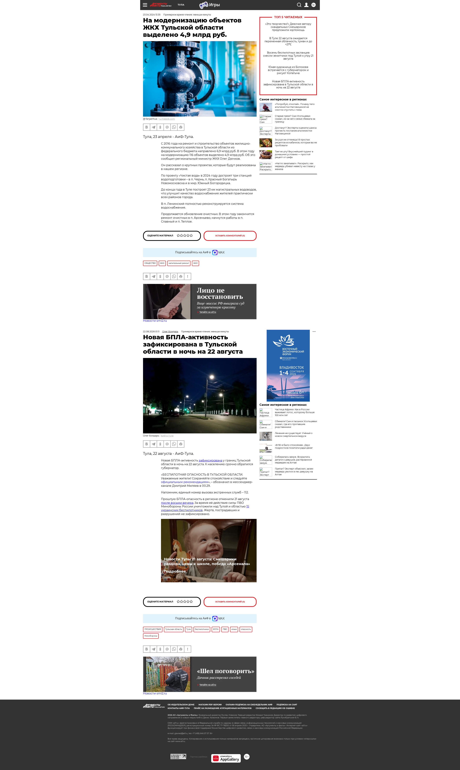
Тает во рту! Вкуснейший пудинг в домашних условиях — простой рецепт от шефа (294, 154)
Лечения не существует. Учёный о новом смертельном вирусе (293, 434)
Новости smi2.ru (155, 320)
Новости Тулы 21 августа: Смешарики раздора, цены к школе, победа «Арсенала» (207, 561)
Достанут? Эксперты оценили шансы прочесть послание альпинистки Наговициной (296, 130)
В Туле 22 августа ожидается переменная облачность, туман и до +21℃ (288, 41)
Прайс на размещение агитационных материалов (223, 708)
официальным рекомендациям (184, 482)
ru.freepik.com (167, 118)
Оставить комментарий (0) (230, 236)
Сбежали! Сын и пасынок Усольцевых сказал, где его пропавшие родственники (296, 424)
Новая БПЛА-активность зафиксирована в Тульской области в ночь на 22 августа (288, 84)
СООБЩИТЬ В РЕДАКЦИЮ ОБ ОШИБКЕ (275, 708)
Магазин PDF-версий (210, 705)
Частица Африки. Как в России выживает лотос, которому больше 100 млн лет (294, 412)
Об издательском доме (181, 705)
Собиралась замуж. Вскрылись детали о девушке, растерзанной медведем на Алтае (293, 459)
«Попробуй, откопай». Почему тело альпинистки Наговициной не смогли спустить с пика (295, 107)
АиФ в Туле (167, 435)
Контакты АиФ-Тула (179, 708)
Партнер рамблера (198, 757)
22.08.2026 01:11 (151, 331)
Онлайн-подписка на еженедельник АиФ (249, 705)
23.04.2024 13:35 (151, 14)
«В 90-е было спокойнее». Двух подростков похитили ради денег (294, 446)
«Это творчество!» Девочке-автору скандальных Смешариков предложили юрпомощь (288, 27)
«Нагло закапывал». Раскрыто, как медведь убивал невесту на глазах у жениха (295, 166)
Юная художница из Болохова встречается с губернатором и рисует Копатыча (288, 70)
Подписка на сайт (287, 705)
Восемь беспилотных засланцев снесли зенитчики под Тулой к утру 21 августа (288, 55)
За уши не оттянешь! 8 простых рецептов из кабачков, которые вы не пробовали (296, 142)
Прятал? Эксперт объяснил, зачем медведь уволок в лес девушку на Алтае (294, 471)
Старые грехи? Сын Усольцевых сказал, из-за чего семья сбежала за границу (295, 119)
